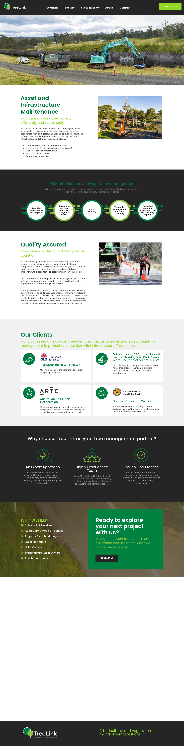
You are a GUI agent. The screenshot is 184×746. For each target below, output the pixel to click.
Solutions (52, 7)
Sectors (70, 7)
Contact (125, 7)
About (109, 7)
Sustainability (90, 7)
